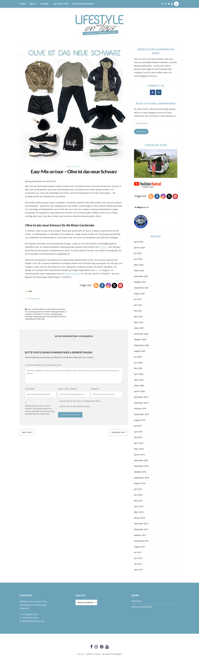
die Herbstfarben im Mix (41, 309)
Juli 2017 (138, 552)
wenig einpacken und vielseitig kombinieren (50, 316)
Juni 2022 (138, 259)
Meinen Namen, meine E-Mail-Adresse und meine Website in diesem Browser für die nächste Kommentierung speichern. (40, 410)
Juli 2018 (138, 489)
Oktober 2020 (140, 339)
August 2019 (139, 420)
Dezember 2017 (141, 523)
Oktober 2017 (140, 535)
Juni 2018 (138, 495)
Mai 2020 (138, 368)
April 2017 (138, 569)
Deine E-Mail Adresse (67, 389)
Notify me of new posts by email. (75, 406)
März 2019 (138, 449)
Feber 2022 (139, 270)
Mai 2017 (138, 564)
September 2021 (141, 287)
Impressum (136, 601)
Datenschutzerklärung (141, 606)
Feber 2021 (139, 328)
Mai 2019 (138, 437)
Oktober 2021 (140, 282)
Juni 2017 (138, 558)
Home (22, 4)
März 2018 (138, 512)
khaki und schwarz (59, 309)
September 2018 (141, 477)
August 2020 (139, 351)
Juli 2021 (138, 299)
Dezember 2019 (141, 397)
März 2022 (138, 265)
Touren (44, 4)
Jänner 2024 (139, 247)
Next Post (27, 432)
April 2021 (138, 316)
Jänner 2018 (139, 518)
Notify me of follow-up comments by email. (80, 401)
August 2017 (139, 546)
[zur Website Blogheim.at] (155, 207)
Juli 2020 (138, 356)
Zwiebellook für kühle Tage (35, 319)
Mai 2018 (138, 500)
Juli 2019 (138, 426)
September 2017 (141, 541)
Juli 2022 (138, 253)
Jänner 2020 (139, 391)
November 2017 (141, 529)
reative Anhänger (72, 273)
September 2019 (141, 414)
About (33, 4)
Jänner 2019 (139, 454)
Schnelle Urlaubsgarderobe (53, 311)
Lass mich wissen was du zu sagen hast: (43, 365)
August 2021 (139, 293)
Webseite (95, 389)
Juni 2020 (138, 362)
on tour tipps (61, 4)
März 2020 (138, 380)
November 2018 (141, 466)
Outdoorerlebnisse (83, 4)
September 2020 (141, 345)
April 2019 (138, 443)
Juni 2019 (138, 431)
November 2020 (141, 334)
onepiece (103, 247)
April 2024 (138, 241)
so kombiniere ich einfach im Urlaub (45, 312)
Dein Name (29, 389)
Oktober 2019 (140, 408)
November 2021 (141, 276)
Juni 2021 (138, 305)
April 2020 (138, 374)
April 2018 (138, 506)
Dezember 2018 (141, 460)
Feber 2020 (139, 385)
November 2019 (141, 403)
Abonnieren (141, 131)
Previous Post (118, 432)
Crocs (97, 270)
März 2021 (138, 322)
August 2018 (139, 483)
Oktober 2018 (140, 472)
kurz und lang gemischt (34, 311)
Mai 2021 (138, 310)
